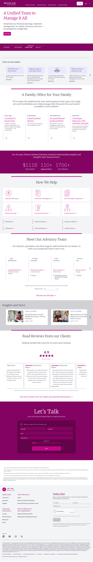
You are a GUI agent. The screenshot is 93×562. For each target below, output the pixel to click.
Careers (4, 514)
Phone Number (24, 438)
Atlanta (34, 275)
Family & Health (40, 222)
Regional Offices (46, 169)
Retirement (9, 222)
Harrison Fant (80, 270)
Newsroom (5, 519)
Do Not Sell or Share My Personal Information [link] (67, 554)
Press (4, 522)
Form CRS (39, 554)
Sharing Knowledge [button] (62, 5)
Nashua (57, 278)
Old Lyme (64, 275)
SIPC (88, 545)
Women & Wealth (70, 222)
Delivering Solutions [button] (41, 5)
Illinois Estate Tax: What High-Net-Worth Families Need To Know (79, 316)
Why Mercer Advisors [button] (30, 5)
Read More (9, 79)
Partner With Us (6, 516)
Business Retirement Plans (25, 514)
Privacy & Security (17, 554)
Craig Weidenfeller (14, 270)
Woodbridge (58, 275)
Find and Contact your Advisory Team (28, 503)
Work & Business (40, 228)
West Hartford (58, 277)
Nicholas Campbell (37, 270)
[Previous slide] (2, 75)
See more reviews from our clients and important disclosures (45, 397)
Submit (25, 33)
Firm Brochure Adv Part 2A (29, 554)
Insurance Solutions (41, 213)
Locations (5, 500)
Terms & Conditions (6, 554)
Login (85, 3)
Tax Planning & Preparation (73, 198)
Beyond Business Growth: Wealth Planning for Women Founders (35, 316)
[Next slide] (90, 75)
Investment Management (43, 198)
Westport (65, 277)
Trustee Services (69, 213)
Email (22, 433)
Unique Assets (70, 228)
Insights (4, 503)
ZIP (7, 34)
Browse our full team (45, 295)
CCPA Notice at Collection (49, 554)
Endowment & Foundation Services (27, 516)
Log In (19, 497)
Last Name (50, 429)
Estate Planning (10, 213)
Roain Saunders (58, 270)
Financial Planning (11, 198)
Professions (9, 228)
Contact (80, 3)
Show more (11, 386)
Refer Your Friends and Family (26, 500)
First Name (23, 429)
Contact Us (5, 497)
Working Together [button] (52, 5)
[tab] (7, 47)
